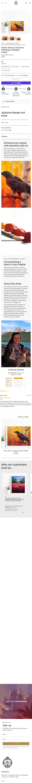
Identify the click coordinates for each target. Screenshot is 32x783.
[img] (3, 395)
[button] (5, 55)
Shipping (4, 136)
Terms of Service (11, 748)
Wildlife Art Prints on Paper (12, 43)
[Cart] (29, 3)
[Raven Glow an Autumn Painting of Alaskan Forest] (16, 434)
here (10, 130)
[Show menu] (2, 3)
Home (2, 43)
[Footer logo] (7, 762)
